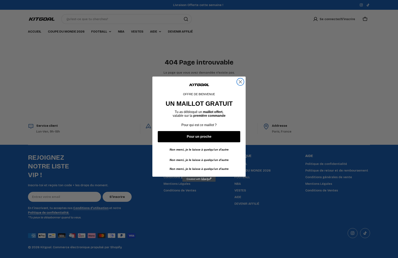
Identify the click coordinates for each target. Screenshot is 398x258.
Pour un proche (199, 136)
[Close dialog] (240, 81)
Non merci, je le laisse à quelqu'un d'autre (199, 149)
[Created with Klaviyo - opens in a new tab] (199, 179)
